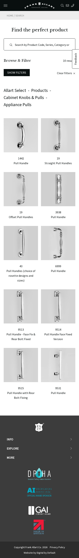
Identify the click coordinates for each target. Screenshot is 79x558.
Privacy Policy (57, 547)
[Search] (63, 5)
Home (10, 15)
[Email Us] (68, 5)
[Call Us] (73, 5)
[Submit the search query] (11, 45)
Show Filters (16, 72)
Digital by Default (46, 552)
